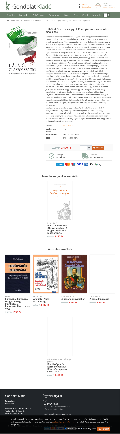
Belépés (85, 4)
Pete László (68, 125)
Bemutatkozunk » (12, 401)
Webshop (15, 20)
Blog (66, 15)
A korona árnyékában (73, 298)
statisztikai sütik (73, 429)
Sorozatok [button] (54, 15)
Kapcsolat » (9, 403)
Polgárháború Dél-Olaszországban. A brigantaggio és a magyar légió (57, 228)
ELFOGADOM (104, 429)
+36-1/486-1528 (50, 403)
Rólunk (84, 15)
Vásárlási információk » (14, 413)
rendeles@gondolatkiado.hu (60, 414)
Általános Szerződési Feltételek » (18, 408)
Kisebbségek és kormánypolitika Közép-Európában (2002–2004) (59, 365)
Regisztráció (86, 7)
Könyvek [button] (23, 15)
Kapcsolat (97, 15)
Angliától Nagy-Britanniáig (41, 299)
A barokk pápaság (99, 298)
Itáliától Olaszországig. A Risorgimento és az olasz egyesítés (66, 20)
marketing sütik (89, 429)
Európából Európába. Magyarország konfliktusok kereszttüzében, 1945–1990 (17, 302)
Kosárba (99, 148)
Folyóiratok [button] (38, 15)
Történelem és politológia (31, 20)
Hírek (75, 15)
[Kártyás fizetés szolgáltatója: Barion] (79, 164)
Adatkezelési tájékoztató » (15, 411)
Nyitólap (11, 15)
